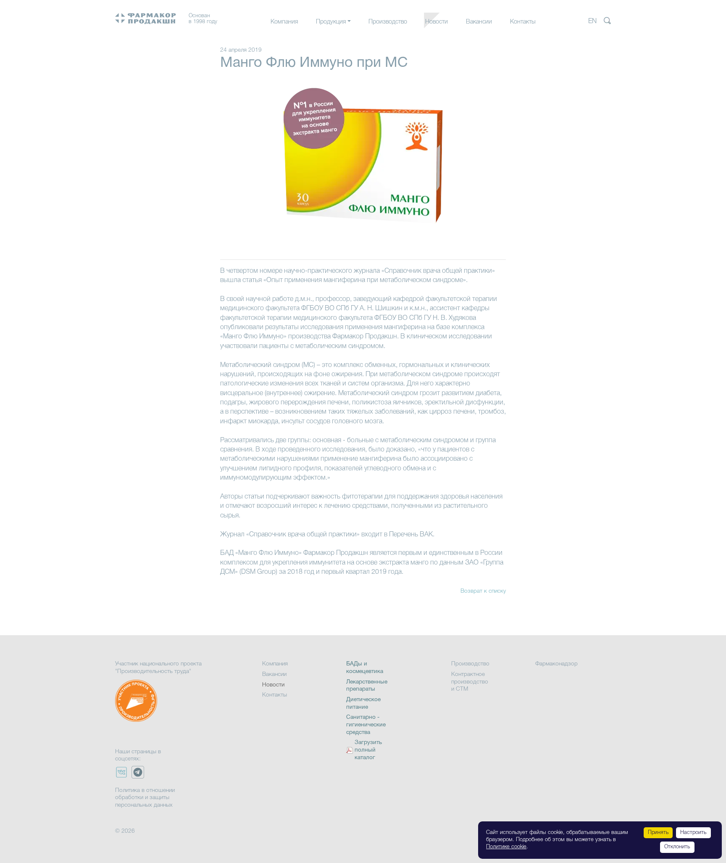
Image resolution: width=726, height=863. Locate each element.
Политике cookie (506, 847)
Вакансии (479, 22)
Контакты (523, 22)
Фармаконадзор (556, 664)
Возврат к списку (483, 591)
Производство (387, 22)
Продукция (331, 22)
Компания (284, 22)
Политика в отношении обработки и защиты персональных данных (145, 798)
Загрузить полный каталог (368, 750)
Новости (436, 22)
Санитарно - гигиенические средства (366, 725)
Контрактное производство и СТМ (469, 682)
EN (592, 21)
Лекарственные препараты (352, 39)
